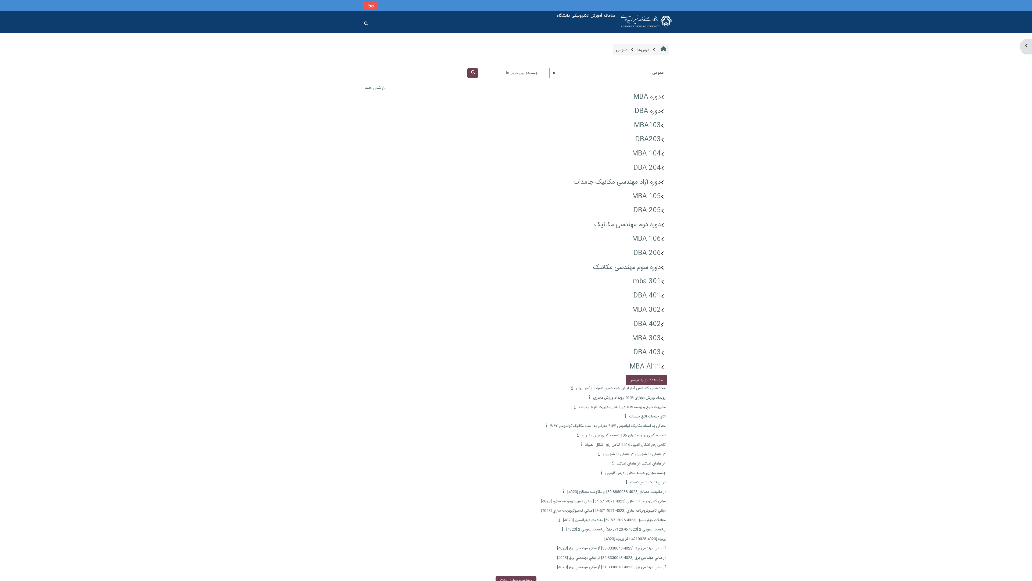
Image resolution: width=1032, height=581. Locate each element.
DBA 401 (647, 295)
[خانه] (646, 22)
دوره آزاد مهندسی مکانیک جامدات (617, 182)
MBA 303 (646, 338)
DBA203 (648, 139)
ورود (370, 5)
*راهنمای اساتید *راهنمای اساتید (641, 463)
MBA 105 (646, 196)
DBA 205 (647, 210)
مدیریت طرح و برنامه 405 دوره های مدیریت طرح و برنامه (622, 407)
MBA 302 (646, 310)
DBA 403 (647, 352)
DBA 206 (647, 253)
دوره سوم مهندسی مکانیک (627, 267)
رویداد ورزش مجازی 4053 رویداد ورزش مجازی (629, 398)
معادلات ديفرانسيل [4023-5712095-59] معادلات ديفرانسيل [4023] (614, 520)
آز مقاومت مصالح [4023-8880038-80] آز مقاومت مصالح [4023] (616, 492)
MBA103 (647, 125)
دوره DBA (648, 111)
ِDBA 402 (647, 324)
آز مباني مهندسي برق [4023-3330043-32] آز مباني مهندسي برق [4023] (611, 558)
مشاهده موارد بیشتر (646, 380)
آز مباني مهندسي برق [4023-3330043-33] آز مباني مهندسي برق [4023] (611, 548)
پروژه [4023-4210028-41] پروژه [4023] (635, 539)
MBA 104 (646, 153)
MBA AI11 (645, 367)
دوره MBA (647, 97)
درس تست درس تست (648, 482)
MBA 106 (646, 239)
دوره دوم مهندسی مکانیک (627, 224)
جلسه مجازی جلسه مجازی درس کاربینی (635, 473)
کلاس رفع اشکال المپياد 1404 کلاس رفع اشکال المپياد (625, 445)
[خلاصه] (571, 388)
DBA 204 (647, 168)
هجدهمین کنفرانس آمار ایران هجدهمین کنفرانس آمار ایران (621, 388)
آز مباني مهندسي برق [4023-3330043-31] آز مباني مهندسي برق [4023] (611, 567)
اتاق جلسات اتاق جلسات (647, 416)
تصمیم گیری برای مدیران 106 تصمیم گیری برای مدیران (624, 435)
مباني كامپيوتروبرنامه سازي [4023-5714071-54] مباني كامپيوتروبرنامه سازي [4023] (603, 501)
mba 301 (647, 281)
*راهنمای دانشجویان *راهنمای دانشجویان (634, 454)
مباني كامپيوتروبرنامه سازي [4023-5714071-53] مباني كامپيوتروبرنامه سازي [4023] (603, 511)
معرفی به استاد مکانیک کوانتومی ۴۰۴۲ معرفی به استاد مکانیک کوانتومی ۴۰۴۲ (608, 426)
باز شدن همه (375, 88)
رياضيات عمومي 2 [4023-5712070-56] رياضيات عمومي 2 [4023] (616, 529)
